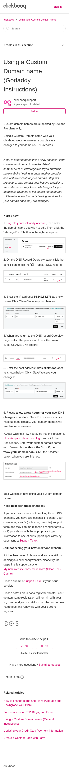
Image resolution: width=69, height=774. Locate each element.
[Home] (14, 8)
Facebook (5, 623)
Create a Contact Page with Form (24, 737)
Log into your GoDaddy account (26, 223)
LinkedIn (17, 623)
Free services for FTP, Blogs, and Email (28, 712)
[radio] (24, 646)
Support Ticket (28, 540)
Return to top (11, 676)
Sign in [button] (57, 6)
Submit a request (49, 664)
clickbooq (8, 19)
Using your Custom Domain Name (37, 19)
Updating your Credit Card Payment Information (33, 730)
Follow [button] (34, 111)
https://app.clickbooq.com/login (22, 438)
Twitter (11, 623)
